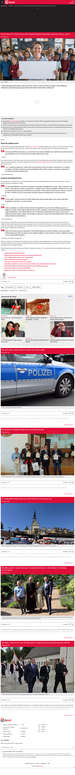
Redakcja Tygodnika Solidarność (10, 725)
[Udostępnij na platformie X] (72, 281)
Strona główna (4, 5)
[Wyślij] (73, 747)
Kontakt (23, 734)
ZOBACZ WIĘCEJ (36, 287)
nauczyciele (19, 287)
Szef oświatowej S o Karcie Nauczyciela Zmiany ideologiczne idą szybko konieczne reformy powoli (35, 5)
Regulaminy (43, 763)
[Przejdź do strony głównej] (10, 2)
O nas (22, 725)
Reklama (23, 736)
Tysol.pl (41, 766)
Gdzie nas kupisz (7, 731)
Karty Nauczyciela (13, 121)
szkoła (27, 287)
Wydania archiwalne (7, 734)
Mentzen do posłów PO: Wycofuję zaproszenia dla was (19, 270)
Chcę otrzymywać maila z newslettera (13, 751)
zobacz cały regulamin (30, 757)
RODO (37, 763)
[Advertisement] (37, 20)
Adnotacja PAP (6, 736)
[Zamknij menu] (2, 2)
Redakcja (23, 731)
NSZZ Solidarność (71, 2)
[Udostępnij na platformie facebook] (70, 281)
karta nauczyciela (9, 287)
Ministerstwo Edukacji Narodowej (43, 162)
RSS (49, 763)
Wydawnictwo (24, 728)
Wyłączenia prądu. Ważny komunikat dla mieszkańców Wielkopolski (23, 255)
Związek (10, 5)
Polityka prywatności (29, 763)
